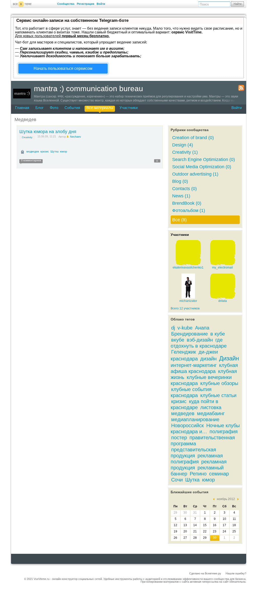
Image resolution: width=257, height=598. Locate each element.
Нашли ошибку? (236, 573)
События (72, 107)
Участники (128, 107)
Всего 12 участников (185, 308)
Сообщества (65, 3)
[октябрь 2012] (215, 499)
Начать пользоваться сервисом (63, 68)
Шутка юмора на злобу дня (47, 131)
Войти (101, 3)
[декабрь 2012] (237, 499)
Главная (22, 107)
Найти (237, 3)
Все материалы (99, 107)
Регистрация (85, 3)
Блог (39, 107)
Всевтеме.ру (213, 573)
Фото (54, 107)
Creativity (27, 137)
